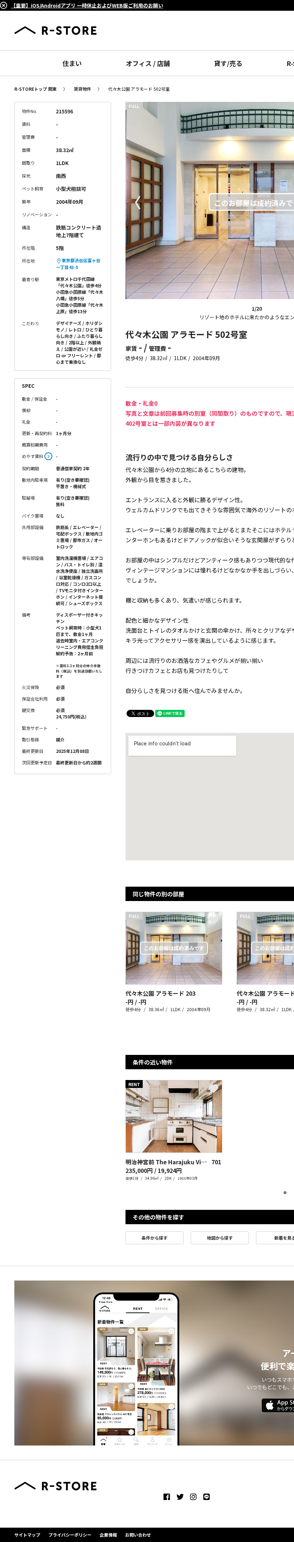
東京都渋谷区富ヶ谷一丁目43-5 (78, 263)
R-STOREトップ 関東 (35, 89)
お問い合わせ (138, 1535)
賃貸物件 (82, 89)
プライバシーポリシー (69, 1535)
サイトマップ (27, 1535)
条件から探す (154, 1238)
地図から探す (220, 1238)
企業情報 (108, 1535)
